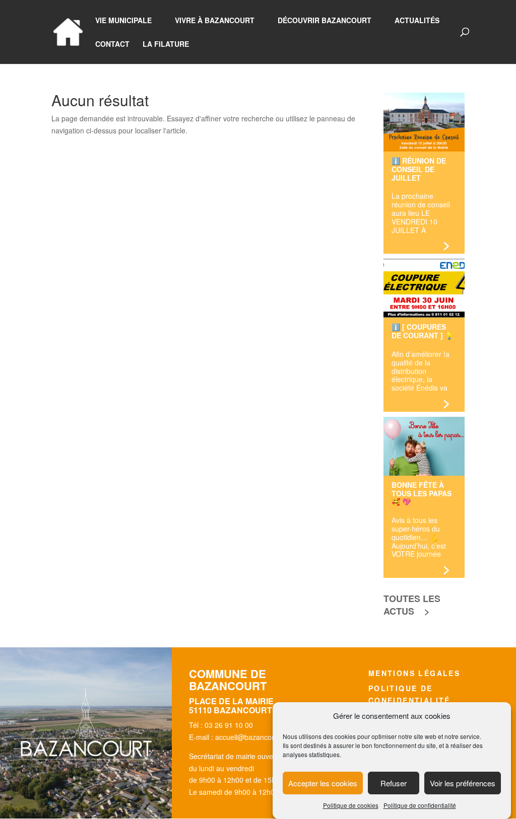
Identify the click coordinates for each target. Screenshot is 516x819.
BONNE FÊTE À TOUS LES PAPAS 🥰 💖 (422, 493)
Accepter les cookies (322, 783)
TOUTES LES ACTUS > (411, 605)
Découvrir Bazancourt (324, 21)
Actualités (417, 21)
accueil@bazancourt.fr (251, 737)
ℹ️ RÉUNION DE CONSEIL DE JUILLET (419, 169)
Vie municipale (123, 21)
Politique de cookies (350, 805)
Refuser (393, 783)
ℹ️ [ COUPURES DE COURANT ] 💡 (423, 331)
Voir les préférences (462, 783)
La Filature (166, 44)
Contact (112, 44)
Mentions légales (414, 673)
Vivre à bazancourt (214, 21)
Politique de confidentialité (419, 805)
